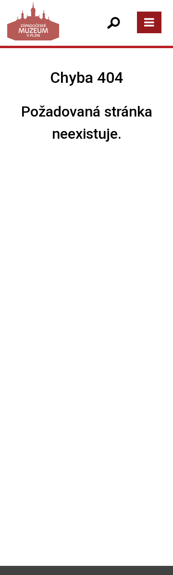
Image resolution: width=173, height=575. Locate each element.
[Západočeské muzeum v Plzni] (46, 31)
